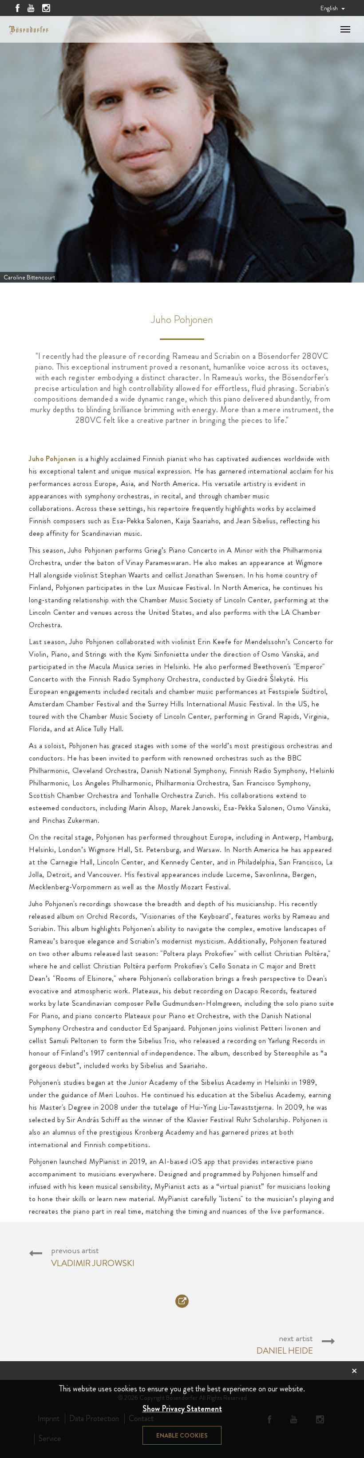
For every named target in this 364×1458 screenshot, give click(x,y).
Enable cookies (182, 1435)
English (329, 8)
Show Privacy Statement (182, 1408)
